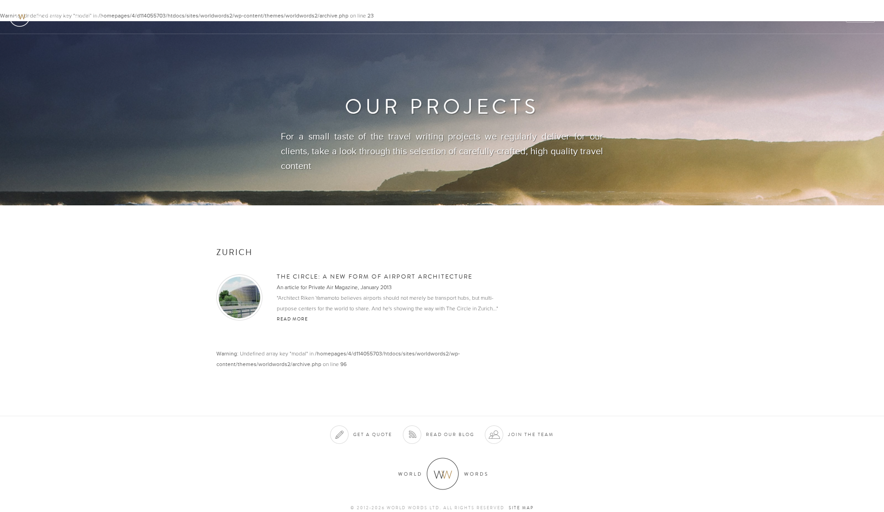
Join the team (531, 434)
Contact (797, 16)
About (615, 16)
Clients (689, 16)
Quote (860, 16)
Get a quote (372, 434)
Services (651, 16)
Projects (728, 16)
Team (763, 16)
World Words (58, 16)
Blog (830, 16)
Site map (521, 508)
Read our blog (450, 434)
